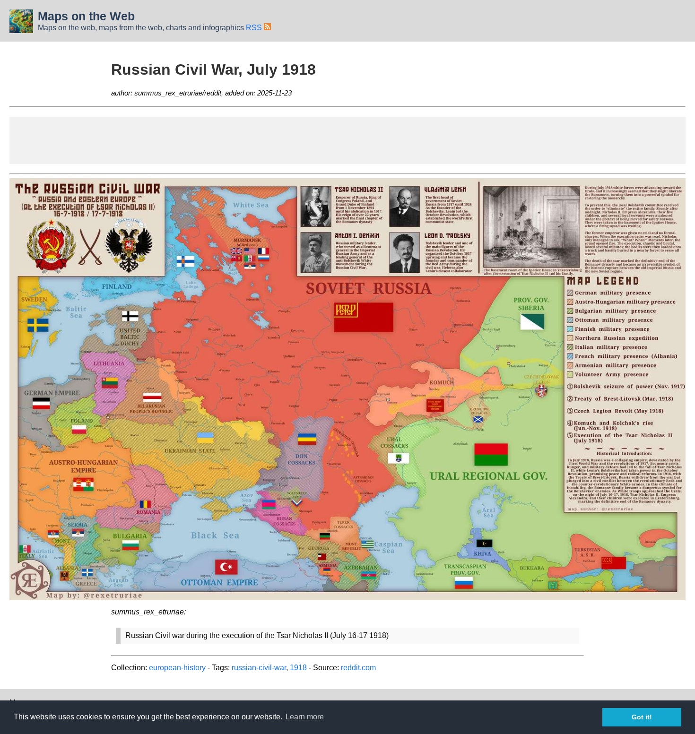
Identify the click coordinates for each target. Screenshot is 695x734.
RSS (255, 28)
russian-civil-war (259, 668)
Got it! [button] (642, 717)
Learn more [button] (305, 717)
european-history (177, 668)
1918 (298, 668)
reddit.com (358, 668)
